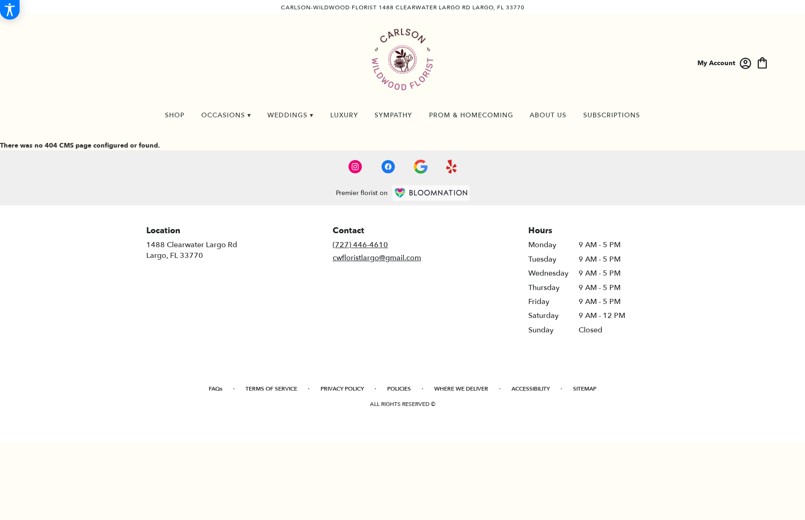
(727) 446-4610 (360, 245)
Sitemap (584, 388)
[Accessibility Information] (10, 10)
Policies (399, 388)
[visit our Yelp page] (451, 167)
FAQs (215, 388)
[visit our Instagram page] (355, 167)
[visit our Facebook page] (388, 167)
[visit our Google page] (420, 167)
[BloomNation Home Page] (431, 193)
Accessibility (531, 388)
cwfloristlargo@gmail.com (377, 258)
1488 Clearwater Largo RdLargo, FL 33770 (191, 250)
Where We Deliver (461, 388)
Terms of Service (271, 388)
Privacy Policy (342, 388)
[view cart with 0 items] (762, 62)
